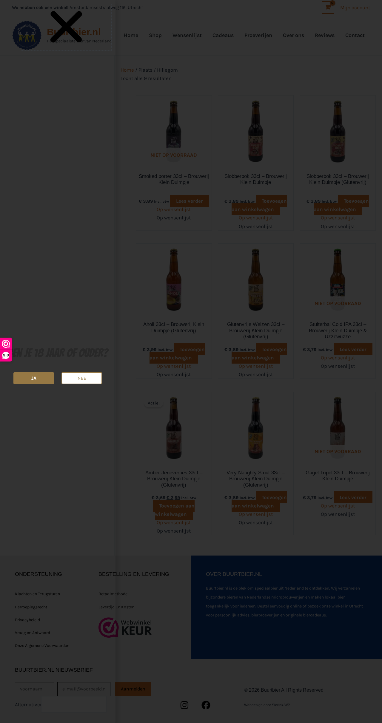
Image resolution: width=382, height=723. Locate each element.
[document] (191, 361)
